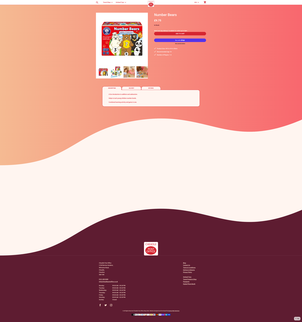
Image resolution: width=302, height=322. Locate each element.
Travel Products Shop (189, 279)
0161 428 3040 (103, 279)
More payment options (180, 43)
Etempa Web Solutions (173, 310)
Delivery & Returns (189, 270)
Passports (186, 281)
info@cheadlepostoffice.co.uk (108, 281)
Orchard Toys (187, 277)
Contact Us (186, 265)
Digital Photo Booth (189, 284)
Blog (184, 263)
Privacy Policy (187, 272)
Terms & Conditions (189, 267)
